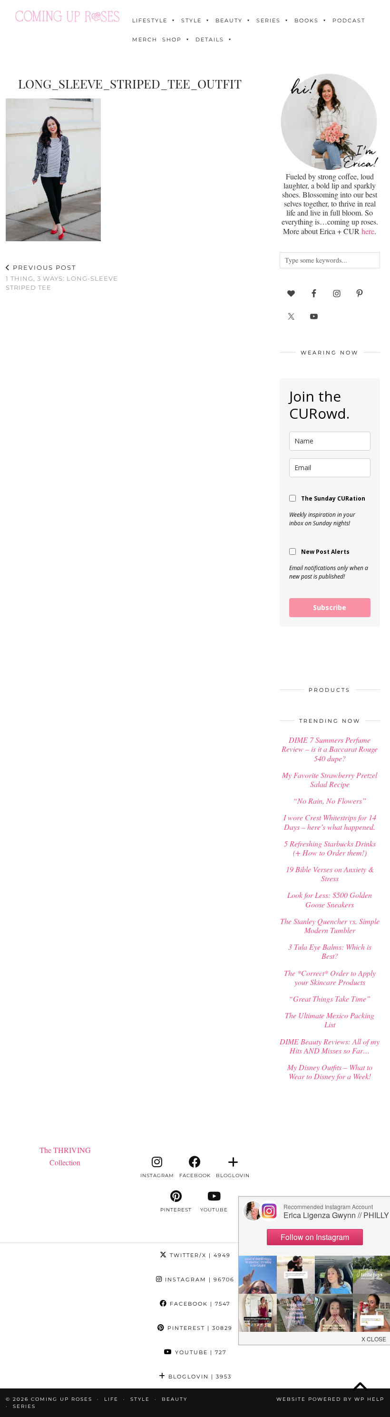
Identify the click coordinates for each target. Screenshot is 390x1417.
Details (209, 39)
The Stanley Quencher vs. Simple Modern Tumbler (330, 925)
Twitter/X (199, 1255)
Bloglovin (199, 1376)
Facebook (198, 1303)
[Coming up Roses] (67, 16)
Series (268, 20)
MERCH (144, 39)
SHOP (172, 39)
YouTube (199, 1352)
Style (191, 20)
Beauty (229, 20)
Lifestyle (149, 20)
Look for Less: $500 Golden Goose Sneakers (329, 899)
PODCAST (348, 20)
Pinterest (199, 1328)
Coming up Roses (61, 1399)
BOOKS (306, 20)
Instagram (198, 1279)
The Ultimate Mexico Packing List (329, 1019)
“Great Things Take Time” (329, 999)
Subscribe (329, 607)
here (367, 231)
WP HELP (369, 1399)
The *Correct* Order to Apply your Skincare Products (330, 977)
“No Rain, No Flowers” (329, 801)
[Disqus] (130, 423)
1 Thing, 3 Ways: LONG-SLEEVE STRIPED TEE (62, 277)
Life (111, 1399)
